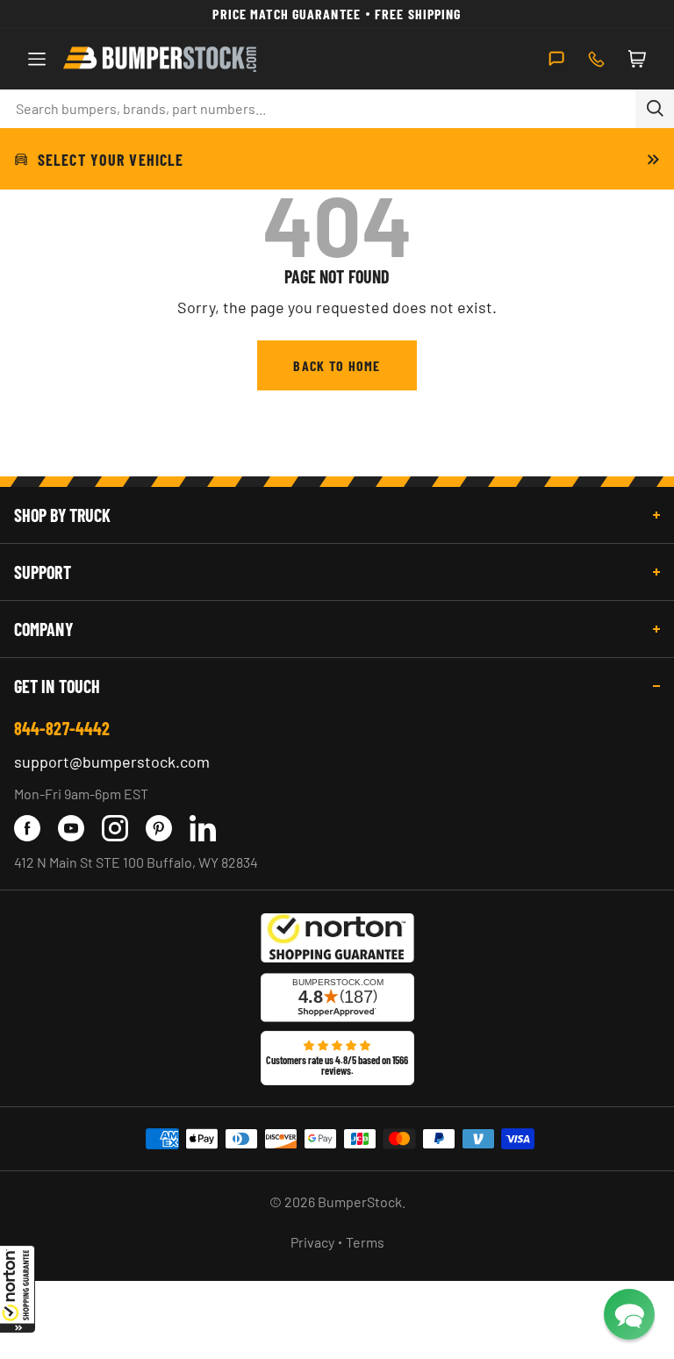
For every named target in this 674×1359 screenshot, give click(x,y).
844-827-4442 (62, 728)
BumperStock (360, 1201)
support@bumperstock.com (112, 761)
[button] (17, 1289)
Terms (365, 1242)
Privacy (312, 1242)
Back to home (336, 365)
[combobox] (317, 108)
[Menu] (37, 59)
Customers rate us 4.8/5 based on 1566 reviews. (337, 1065)
